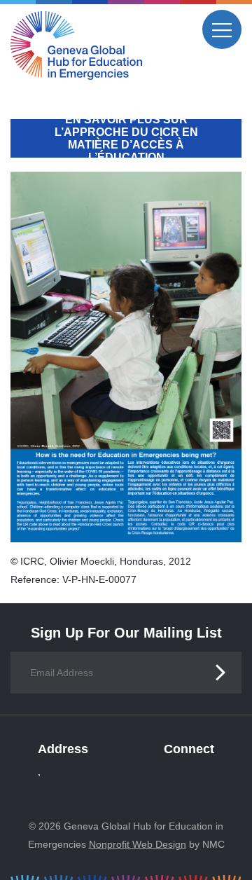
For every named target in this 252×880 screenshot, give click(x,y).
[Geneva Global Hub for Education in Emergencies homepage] (76, 45)
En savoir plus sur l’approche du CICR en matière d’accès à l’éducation (126, 138)
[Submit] (220, 673)
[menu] (221, 29)
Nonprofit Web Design (137, 844)
